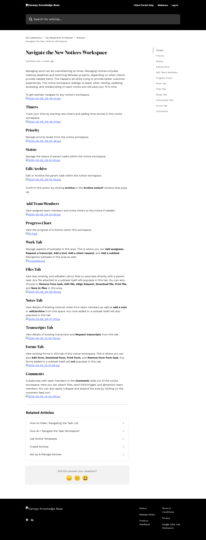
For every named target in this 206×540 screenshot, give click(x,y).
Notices (80, 37)
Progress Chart (164, 78)
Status (159, 61)
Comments (162, 111)
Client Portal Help (144, 5)
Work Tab (161, 83)
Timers (159, 50)
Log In (175, 5)
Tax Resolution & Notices (59, 37)
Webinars (163, 5)
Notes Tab (161, 94)
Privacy (166, 518)
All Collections (34, 37)
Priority (160, 55)
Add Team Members (167, 72)
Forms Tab (161, 105)
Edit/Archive (162, 67)
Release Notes (147, 514)
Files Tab (161, 89)
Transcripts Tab (164, 100)
